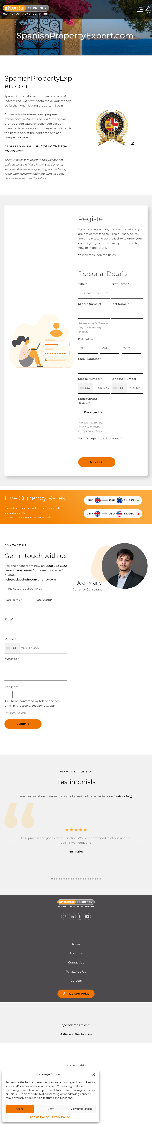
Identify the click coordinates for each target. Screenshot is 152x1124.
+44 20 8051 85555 (19, 570)
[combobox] (85, 388)
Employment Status (87, 401)
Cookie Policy (39, 1117)
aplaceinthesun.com (76, 1025)
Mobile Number (90, 379)
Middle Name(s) (89, 304)
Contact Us (76, 962)
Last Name (120, 304)
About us (76, 953)
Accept (20, 1108)
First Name (120, 284)
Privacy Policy (60, 1117)
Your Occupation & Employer (100, 438)
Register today (78, 993)
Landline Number (123, 379)
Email (9, 619)
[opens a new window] (113, 143)
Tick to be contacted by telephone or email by (31, 703)
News (76, 944)
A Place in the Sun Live (76, 1034)
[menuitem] (76, 944)
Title (82, 284)
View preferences (81, 1108)
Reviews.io (121, 796)
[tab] (52, 879)
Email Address (89, 359)
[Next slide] (139, 841)
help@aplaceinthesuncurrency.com (30, 579)
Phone (10, 639)
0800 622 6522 (56, 566)
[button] (94, 1074)
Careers (76, 980)
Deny (50, 1108)
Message (11, 659)
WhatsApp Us (76, 971)
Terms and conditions (76, 1065)
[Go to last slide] (12, 841)
